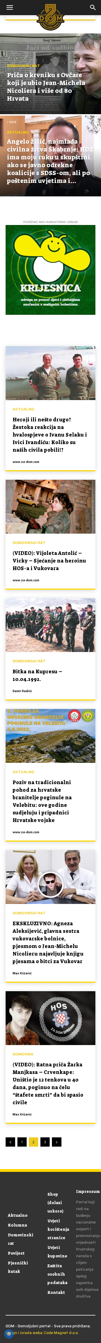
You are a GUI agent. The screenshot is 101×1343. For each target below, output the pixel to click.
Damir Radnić (22, 691)
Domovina (23, 1054)
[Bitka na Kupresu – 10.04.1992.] (50, 625)
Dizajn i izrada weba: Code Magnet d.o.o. (42, 1333)
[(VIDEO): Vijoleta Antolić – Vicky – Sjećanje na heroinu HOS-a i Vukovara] (50, 507)
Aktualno (18, 132)
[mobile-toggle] (10, 7)
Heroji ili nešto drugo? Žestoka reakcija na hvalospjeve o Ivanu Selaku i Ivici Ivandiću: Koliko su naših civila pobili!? (50, 434)
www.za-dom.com (26, 462)
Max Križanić (22, 973)
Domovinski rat (29, 543)
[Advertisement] (50, 62)
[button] (93, 7)
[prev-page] (10, 1142)
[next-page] (56, 1142)
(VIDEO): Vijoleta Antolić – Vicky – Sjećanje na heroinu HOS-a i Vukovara (49, 561)
